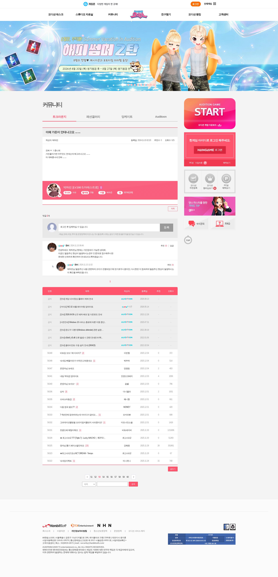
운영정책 (118, 531)
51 (91, 477)
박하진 (55, 140)
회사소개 (46, 531)
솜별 (127, 384)
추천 (162, 246)
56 (111, 477)
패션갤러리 (93, 116)
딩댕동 (127, 368)
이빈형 (127, 353)
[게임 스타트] (210, 109)
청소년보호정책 (100, 531)
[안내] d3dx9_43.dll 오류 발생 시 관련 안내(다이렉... (81, 337)
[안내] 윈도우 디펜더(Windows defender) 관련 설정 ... (81, 330)
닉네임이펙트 (67, 461)
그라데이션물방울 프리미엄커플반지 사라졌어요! (82, 422)
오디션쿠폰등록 (193, 186)
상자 (63, 391)
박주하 (127, 361)
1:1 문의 (196, 223)
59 (124, 477)
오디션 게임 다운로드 (210, 125)
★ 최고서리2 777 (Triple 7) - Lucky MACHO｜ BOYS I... (82, 438)
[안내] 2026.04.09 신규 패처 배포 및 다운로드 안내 (81, 314)
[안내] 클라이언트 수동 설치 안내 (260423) (77, 345)
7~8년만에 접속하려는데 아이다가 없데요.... (80, 415)
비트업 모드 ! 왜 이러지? (72, 353)
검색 (133, 484)
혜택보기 (226, 163)
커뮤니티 (113, 14)
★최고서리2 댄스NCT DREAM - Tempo (76, 453)
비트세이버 (127, 430)
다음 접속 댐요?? (69, 407)
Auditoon (161, 116)
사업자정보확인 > (119, 540)
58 (119, 477)
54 (103, 477)
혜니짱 (127, 399)
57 (115, 477)
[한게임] (70, 4)
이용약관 (61, 531)
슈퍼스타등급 (67, 399)
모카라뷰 (127, 415)
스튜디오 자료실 (84, 14)
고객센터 (223, 14)
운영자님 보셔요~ (69, 384)
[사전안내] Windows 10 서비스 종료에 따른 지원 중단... (83, 322)
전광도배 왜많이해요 (70, 430)
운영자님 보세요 (67, 368)
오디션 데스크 (55, 14)
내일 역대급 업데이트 (69, 376)
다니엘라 (127, 391)
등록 (166, 227)
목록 (173, 208)
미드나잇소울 (127, 422)
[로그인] (196, 4)
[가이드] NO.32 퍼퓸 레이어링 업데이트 (76, 307)
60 (128, 477)
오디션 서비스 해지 (136, 531)
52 (95, 477)
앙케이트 (126, 116)
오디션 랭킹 (194, 14)
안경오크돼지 (127, 376)
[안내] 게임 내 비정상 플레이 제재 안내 (76, 299)
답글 (172, 246)
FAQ (223, 223)
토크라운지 (59, 116)
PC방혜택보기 (226, 186)
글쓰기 (172, 469)
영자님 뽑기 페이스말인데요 (74, 445)
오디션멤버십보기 (208, 186)
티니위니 (127, 461)
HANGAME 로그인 (210, 150)
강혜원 (127, 445)
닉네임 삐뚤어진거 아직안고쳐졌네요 (77, 361)
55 (107, 477)
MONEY (126, 407)
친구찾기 (166, 14)
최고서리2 (126, 438)
